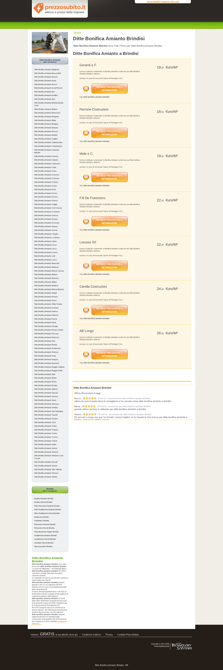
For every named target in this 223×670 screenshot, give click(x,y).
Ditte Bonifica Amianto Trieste (45, 441)
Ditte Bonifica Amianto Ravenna (46, 363)
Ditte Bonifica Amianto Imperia (46, 226)
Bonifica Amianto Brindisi (43, 499)
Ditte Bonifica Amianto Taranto (46, 415)
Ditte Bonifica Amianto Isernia (45, 230)
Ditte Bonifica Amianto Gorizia (45, 219)
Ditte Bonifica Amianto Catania (46, 160)
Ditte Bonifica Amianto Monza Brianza (49, 289)
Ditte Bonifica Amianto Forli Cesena (48, 208)
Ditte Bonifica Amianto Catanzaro (47, 164)
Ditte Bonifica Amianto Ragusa (46, 359)
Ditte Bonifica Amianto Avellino (46, 95)
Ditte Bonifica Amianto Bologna (46, 124)
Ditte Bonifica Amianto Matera (45, 274)
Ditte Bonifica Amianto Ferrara (46, 197)
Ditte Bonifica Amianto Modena (46, 286)
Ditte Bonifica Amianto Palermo (46, 315)
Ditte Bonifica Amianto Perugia (46, 326)
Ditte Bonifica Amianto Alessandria (47, 73)
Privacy (109, 634)
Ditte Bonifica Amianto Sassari (46, 393)
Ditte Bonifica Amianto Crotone (46, 182)
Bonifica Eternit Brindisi (43, 502)
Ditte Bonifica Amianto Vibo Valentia (48, 469)
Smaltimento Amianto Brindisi (45, 535)
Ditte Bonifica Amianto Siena (45, 400)
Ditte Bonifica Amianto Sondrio (46, 407)
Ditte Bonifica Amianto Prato (45, 356)
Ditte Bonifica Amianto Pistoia (45, 345)
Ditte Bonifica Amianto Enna (45, 189)
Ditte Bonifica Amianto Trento (45, 433)
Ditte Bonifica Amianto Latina (45, 241)
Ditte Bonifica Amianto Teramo (46, 419)
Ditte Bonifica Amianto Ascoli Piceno (48, 88)
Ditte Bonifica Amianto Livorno (46, 252)
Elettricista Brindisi (41, 517)
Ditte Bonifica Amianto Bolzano (46, 128)
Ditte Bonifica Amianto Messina (46, 278)
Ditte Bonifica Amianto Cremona (46, 178)
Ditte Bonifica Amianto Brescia (46, 131)
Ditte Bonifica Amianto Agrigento (46, 69)
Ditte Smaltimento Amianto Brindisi (47, 509)
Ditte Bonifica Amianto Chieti (45, 167)
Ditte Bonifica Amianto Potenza (46, 352)
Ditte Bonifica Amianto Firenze (46, 201)
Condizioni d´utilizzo (91, 634)
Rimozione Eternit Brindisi (44, 528)
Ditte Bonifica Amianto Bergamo (46, 117)
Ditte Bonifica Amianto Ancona (46, 77)
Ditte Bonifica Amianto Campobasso (48, 146)
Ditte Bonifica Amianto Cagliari (46, 139)
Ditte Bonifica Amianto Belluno (45, 109)
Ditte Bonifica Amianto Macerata (46, 263)
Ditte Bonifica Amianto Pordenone (47, 348)
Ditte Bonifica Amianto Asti (44, 92)
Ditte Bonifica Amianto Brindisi (45, 135)
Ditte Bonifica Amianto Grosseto (46, 223)
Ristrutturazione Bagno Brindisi (46, 532)
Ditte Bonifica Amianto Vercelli (45, 462)
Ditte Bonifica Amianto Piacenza (46, 337)
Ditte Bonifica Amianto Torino (45, 426)
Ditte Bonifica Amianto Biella (45, 120)
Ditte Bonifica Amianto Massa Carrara (49, 271)
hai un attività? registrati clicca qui (163, 1)
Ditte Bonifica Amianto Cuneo (45, 186)
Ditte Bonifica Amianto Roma (45, 382)
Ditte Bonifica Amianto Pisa (44, 341)
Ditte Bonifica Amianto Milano (45, 282)
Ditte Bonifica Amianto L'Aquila (46, 234)
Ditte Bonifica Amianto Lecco (45, 249)
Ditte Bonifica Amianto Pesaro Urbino (48, 330)
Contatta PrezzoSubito (128, 634)
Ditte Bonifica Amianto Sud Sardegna (48, 411)
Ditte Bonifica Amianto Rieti (44, 374)
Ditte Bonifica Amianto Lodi (44, 256)
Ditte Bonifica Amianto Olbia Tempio (48, 304)
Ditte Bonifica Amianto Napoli (45, 293)
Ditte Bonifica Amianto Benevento (47, 113)
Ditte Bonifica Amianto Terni (45, 422)
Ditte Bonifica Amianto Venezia (46, 452)
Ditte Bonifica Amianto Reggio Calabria (49, 367)
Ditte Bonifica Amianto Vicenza (46, 473)
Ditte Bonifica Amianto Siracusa (46, 404)
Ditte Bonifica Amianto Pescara (46, 334)
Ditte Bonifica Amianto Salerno (46, 389)
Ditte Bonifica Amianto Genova (46, 215)
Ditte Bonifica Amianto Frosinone (47, 212)
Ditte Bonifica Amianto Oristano (46, 308)
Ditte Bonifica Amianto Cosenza (46, 175)
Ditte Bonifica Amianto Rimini (45, 378)
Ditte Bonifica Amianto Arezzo (45, 84)
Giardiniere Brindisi (41, 521)
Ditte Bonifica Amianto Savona (46, 396)
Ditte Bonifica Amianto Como (45, 171)
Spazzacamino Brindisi (43, 546)
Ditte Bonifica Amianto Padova (46, 311)
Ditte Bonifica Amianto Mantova (46, 267)
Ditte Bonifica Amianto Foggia (45, 204)
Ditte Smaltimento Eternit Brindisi (47, 513)
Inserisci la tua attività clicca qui (54, 634)
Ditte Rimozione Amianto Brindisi (47, 506)
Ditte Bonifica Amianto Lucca (45, 260)
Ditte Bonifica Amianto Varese (45, 448)
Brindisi (77, 32)
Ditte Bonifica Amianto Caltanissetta (48, 142)
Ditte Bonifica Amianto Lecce (45, 245)
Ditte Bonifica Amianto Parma (45, 319)
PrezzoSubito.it (59, 8)
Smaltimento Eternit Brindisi (45, 539)
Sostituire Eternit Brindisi (43, 543)
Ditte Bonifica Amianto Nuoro (45, 300)
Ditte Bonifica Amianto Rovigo (45, 385)
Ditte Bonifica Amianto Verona (45, 466)
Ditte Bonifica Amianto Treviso (46, 437)
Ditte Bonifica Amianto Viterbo (45, 477)
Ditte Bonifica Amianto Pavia (45, 322)
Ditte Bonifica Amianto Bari (44, 99)
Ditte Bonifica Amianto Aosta (45, 81)
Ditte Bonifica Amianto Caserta (46, 156)
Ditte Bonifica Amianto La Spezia (47, 237)
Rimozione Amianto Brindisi (45, 524)
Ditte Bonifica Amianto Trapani (46, 430)
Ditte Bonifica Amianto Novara (46, 297)
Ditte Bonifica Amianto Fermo (45, 193)
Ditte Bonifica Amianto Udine (45, 444)
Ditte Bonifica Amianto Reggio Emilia (48, 371)
